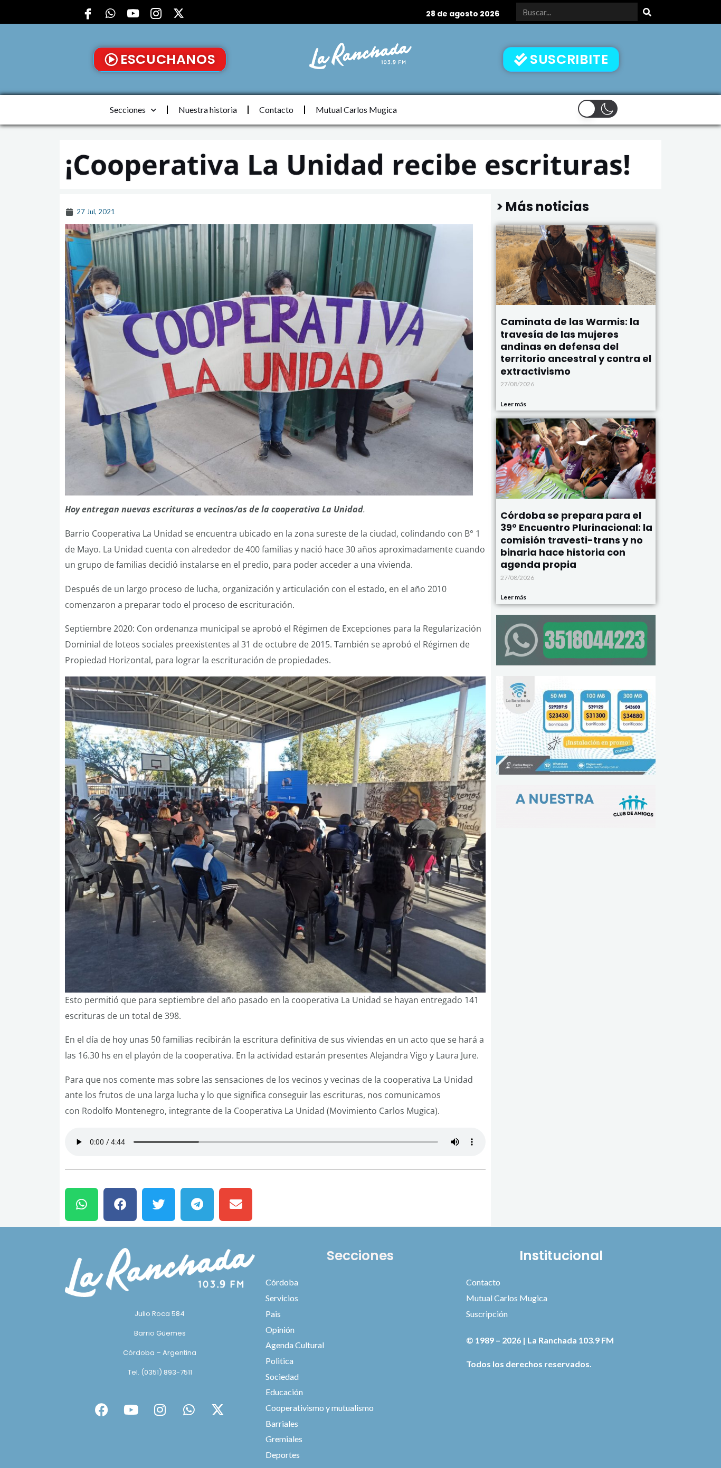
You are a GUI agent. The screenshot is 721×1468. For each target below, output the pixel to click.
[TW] (178, 13)
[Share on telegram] (197, 1204)
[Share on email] (235, 1204)
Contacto (276, 109)
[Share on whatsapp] (81, 1204)
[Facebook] (88, 13)
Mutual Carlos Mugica (356, 109)
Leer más (513, 404)
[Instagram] (156, 13)
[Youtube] (133, 13)
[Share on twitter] (158, 1204)
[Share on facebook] (120, 1204)
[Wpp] (110, 13)
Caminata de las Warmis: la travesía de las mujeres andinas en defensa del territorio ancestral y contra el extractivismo (575, 346)
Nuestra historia (207, 109)
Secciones (128, 109)
